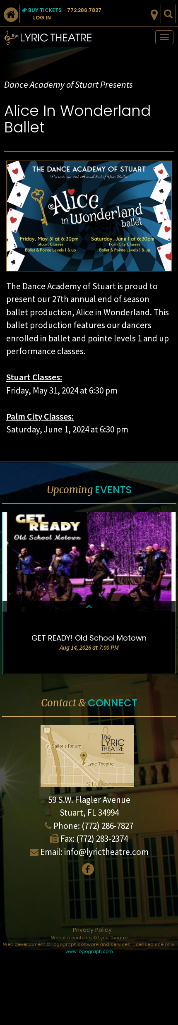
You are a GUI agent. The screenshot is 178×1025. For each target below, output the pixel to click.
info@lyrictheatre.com (106, 851)
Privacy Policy (92, 930)
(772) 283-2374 (102, 838)
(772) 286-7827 (107, 825)
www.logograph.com (89, 951)
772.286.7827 (84, 10)
